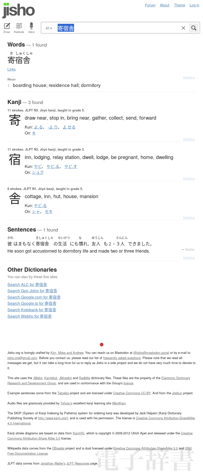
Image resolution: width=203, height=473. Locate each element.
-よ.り (53, 127)
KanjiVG (78, 433)
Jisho (18, 11)
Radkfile (84, 377)
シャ (36, 211)
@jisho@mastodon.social (151, 352)
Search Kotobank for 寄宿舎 (31, 310)
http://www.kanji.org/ (52, 418)
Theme (179, 4)
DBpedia (58, 448)
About (164, 4)
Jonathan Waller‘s (53, 463)
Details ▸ (189, 77)
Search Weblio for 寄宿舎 (29, 316)
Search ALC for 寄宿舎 (27, 284)
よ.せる (69, 127)
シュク (38, 172)
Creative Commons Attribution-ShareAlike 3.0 (145, 448)
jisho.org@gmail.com (22, 357)
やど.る (53, 166)
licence (128, 383)
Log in (194, 4)
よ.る (38, 127)
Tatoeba (189, 249)
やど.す (70, 166)
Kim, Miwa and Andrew (67, 352)
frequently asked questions (122, 357)
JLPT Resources (77, 463)
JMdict (37, 377)
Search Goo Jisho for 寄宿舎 (32, 290)
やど (38, 166)
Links (11, 69)
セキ (49, 211)
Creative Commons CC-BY (132, 393)
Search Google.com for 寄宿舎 (34, 297)
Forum (150, 4)
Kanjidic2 (50, 377)
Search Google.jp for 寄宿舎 (31, 303)
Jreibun (177, 393)
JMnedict (65, 377)
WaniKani (119, 403)
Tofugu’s (66, 403)
